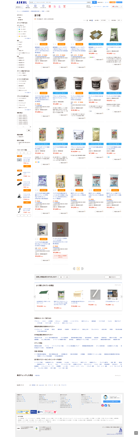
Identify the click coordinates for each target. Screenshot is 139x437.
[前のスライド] (20, 153)
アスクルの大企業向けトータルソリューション (90, 403)
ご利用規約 (62, 398)
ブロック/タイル (95, 329)
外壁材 (43, 11)
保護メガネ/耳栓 (113, 337)
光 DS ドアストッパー (26, 173)
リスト (84, 20)
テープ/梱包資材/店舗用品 (40, 354)
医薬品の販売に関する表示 (65, 407)
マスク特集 (75, 420)
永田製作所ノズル (49, 362)
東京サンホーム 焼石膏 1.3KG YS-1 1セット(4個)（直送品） (96, 195)
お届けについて (20, 398)
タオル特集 (31, 420)
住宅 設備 (53, 368)
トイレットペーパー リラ (47, 366)
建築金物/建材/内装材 (35, 11)
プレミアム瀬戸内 (104, 362)
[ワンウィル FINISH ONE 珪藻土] (96, 83)
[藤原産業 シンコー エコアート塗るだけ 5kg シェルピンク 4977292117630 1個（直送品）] (78, 34)
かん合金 (67, 362)
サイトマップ (62, 396)
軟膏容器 (33, 385)
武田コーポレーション (67, 323)
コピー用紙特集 (21, 418)
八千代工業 (39, 323)
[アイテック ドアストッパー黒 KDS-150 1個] (19, 160)
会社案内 (40, 396)
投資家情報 (41, 398)
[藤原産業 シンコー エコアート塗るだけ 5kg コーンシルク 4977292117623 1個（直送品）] (60, 34)
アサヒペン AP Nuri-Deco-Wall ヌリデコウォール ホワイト (60, 98)
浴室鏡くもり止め (77, 364)
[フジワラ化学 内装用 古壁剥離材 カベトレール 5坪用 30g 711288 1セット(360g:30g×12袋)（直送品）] (42, 180)
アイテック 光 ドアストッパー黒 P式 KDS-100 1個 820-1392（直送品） (27, 183)
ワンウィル (56, 323)
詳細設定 (89, 2)
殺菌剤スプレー (93, 362)
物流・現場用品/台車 (53, 354)
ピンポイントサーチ (42, 422)
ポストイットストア (22, 422)
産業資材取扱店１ (74, 200)
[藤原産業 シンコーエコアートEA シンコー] (96, 34)
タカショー (58, 321)
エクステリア (95, 339)
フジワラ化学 (102, 321)
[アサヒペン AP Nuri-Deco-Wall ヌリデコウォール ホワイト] (60, 83)
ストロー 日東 (97, 364)
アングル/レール (38, 329)
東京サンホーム (85, 321)
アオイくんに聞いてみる (112, 401)
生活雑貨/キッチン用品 (113, 345)
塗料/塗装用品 (88, 337)
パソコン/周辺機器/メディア (72, 345)
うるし (56, 364)
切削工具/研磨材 (74, 354)
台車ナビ (54, 420)
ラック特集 (97, 418)
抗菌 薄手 (113, 362)
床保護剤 (59, 366)
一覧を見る (37, 375)
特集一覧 (49, 422)
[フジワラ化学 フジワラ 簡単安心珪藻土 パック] (42, 134)
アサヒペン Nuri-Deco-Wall (78, 147)
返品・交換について (20, 401)
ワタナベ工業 (48, 323)
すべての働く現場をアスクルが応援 (64, 420)
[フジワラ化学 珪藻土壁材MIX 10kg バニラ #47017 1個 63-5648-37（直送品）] (42, 229)
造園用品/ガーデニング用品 (82, 339)
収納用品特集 (89, 420)
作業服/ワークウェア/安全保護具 (44, 356)
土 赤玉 (66, 366)
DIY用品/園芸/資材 (25, 11)
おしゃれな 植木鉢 (42, 368)
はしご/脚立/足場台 (45, 339)
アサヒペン (36, 321)
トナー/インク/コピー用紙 (57, 345)
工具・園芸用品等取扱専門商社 (41, 56)
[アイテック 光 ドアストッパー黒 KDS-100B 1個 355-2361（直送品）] (19, 196)
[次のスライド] (27, 153)
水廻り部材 (104, 329)
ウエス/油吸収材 (64, 337)
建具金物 (60, 329)
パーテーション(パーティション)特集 (81, 418)
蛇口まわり (115, 364)
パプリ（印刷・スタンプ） (85, 398)
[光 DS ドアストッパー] (19, 174)
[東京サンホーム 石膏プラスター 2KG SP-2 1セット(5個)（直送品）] (114, 180)
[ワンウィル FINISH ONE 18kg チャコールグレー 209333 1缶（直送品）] (78, 83)
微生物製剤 (59, 362)
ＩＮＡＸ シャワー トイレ (77, 366)
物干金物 (47, 329)
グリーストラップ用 (65, 364)
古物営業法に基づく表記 (65, 404)
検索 (94, 2)
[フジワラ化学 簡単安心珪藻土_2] (60, 134)
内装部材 (67, 329)
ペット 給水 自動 (63, 368)
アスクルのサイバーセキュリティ (45, 402)
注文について (19, 396)
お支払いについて (20, 399)
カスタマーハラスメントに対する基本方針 (47, 401)
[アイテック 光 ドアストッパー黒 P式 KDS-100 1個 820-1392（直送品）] (19, 183)
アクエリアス (63, 385)
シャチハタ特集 (96, 420)
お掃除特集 (116, 418)
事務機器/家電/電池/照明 (87, 345)
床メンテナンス (87, 364)
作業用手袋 (103, 337)
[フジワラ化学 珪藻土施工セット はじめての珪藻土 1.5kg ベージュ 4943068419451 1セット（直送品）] (60, 180)
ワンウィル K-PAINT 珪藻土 (113, 96)
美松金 (120, 362)
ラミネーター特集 (58, 418)
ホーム (18, 11)
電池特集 (43, 418)
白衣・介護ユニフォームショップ (107, 420)
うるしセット (75, 362)
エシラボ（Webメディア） (86, 401)
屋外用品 (71, 339)
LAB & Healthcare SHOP (40, 249)
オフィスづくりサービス (32, 422)
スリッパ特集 (25, 420)
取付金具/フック (75, 329)
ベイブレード (50, 385)
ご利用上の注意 (63, 402)
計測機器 (83, 354)
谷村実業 (65, 321)
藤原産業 (94, 321)
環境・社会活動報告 (42, 399)
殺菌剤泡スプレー (41, 364)
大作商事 (50, 321)
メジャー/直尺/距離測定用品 (51, 337)
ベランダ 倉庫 (90, 366)
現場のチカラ (48, 420)
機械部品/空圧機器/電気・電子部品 (112, 354)
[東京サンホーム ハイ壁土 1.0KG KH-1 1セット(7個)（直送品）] (78, 180)
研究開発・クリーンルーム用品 (94, 354)
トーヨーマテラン (75, 321)
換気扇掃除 (107, 364)
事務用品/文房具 (38, 345)
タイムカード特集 (49, 418)
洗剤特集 (19, 420)
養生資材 (96, 337)
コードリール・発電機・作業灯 (59, 339)
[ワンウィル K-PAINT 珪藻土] (114, 83)
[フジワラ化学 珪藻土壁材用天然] (96, 134)
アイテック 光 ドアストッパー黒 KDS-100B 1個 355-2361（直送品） (27, 196)
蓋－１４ (50, 364)
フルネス (110, 321)
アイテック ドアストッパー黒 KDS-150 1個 (27, 159)
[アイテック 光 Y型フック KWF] (19, 210)
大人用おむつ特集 (81, 420)
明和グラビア (118, 321)
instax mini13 (41, 385)
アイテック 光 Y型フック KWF (27, 209)
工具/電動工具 (64, 354)
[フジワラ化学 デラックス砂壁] (114, 34)
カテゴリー (18, 7)
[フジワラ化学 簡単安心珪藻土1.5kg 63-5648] (114, 134)
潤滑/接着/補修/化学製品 (76, 337)
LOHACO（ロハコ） (84, 396)
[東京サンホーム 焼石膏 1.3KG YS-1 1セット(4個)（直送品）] (96, 180)
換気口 (53, 329)
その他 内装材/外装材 (42, 331)
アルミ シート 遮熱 (102, 366)
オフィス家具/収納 (100, 345)
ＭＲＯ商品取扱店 (38, 105)
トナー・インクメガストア (30, 418)
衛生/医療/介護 (49, 347)
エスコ (43, 321)
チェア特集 (92, 418)
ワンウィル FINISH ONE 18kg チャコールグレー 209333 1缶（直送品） (77, 98)
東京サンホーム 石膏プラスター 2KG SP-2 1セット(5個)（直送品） (113, 195)
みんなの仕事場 (84, 399)
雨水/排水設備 (119, 329)
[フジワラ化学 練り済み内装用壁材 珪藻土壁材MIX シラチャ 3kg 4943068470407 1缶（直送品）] (42, 83)
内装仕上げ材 (85, 329)
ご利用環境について (64, 401)
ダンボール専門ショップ (40, 420)
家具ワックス (84, 362)
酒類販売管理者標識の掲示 (65, 405)
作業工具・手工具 (38, 337)
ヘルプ (107, 2)
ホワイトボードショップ (68, 418)
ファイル (47, 345)
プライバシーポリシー (64, 399)
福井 (71, 103)
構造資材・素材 (116, 339)
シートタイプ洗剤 (38, 362)
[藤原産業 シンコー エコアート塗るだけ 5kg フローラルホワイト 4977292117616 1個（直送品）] (42, 34)
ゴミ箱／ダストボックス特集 (107, 418)
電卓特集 (38, 418)
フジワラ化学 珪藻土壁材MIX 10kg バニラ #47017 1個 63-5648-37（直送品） (42, 244)
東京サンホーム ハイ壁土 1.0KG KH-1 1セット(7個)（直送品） (78, 195)
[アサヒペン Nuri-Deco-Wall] (78, 134)
